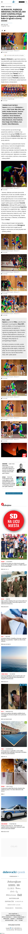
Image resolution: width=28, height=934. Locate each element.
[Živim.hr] (18, 888)
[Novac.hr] (9, 901)
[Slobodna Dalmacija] (12, 885)
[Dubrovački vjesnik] (14, 904)
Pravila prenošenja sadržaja (13, 915)
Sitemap (21, 920)
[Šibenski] (19, 907)
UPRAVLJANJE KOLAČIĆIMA (14, 925)
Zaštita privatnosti (7, 917)
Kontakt (13, 918)
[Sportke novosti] (18, 885)
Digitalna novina (9, 920)
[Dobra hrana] (11, 894)
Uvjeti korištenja (13, 913)
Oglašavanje (20, 918)
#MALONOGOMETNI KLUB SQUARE (14, 493)
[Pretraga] (26, 1)
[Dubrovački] (14, 1)
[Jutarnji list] (14, 881)
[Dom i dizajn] (19, 894)
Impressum (6, 918)
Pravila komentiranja (18, 917)
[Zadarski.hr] (9, 907)
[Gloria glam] (16, 891)
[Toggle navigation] (2, 2)
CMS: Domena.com (18, 930)
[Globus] (11, 888)
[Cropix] (19, 901)
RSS (16, 920)
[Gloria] (12, 891)
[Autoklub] (14, 898)
